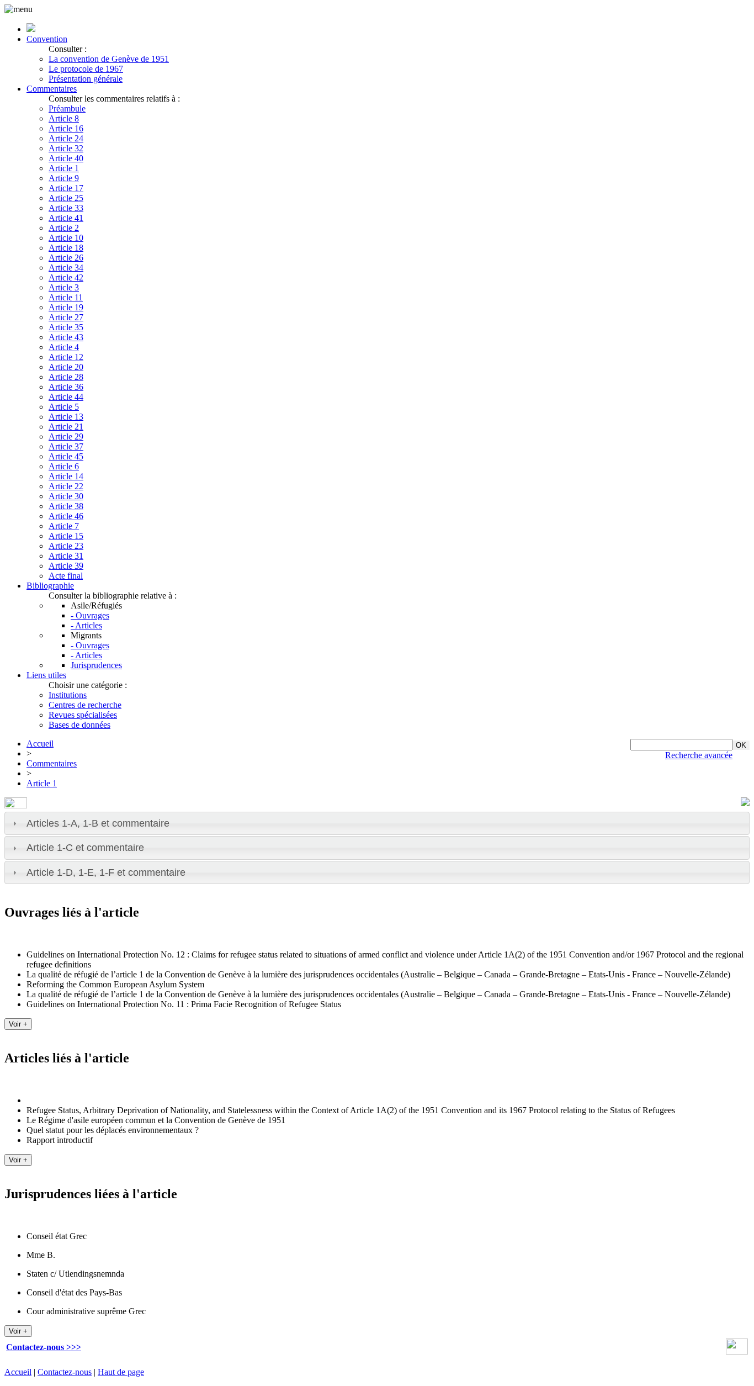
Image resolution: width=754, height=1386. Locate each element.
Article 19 (66, 307)
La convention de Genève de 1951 (109, 59)
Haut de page (121, 1372)
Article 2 (64, 227)
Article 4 (64, 347)
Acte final (66, 575)
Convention (46, 39)
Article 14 (66, 476)
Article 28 (66, 377)
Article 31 (66, 555)
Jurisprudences (96, 665)
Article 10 (66, 237)
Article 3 (64, 287)
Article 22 (66, 486)
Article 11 (66, 297)
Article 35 (66, 327)
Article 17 (66, 188)
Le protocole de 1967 (86, 68)
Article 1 (64, 168)
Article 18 (66, 247)
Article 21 (66, 426)
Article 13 (66, 416)
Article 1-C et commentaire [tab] (85, 847)
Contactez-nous (65, 1372)
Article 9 (64, 178)
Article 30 (66, 496)
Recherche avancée (698, 755)
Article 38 (66, 506)
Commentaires (51, 88)
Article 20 (66, 367)
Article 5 (64, 406)
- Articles (86, 625)
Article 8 (64, 118)
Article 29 (66, 436)
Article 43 (66, 337)
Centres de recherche (85, 705)
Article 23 (66, 546)
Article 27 (66, 317)
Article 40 (66, 158)
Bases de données (79, 724)
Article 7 (64, 526)
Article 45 (66, 456)
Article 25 (66, 198)
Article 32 (66, 148)
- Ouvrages (90, 615)
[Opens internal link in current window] (737, 1351)
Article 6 (64, 466)
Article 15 (66, 536)
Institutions (68, 695)
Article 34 (66, 267)
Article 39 (66, 565)
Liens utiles (46, 675)
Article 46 (66, 516)
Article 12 (66, 357)
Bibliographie (50, 585)
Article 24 (66, 138)
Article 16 (66, 128)
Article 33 (66, 208)
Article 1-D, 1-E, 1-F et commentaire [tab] (105, 872)
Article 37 (66, 446)
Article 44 (66, 396)
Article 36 (66, 387)
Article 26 (66, 257)
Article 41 (66, 218)
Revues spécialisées (83, 715)
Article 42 (66, 277)
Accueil (40, 743)
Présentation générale (86, 78)
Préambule (67, 108)
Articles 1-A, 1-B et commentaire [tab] (97, 823)
